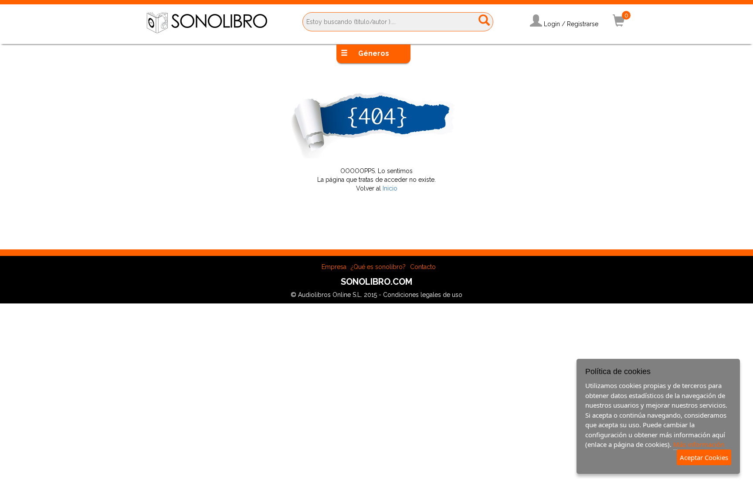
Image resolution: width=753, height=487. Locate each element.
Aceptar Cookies (704, 457)
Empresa (334, 266)
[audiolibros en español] (206, 22)
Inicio (390, 188)
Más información (698, 444)
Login (552, 23)
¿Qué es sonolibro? (378, 266)
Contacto (423, 266)
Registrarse (582, 23)
